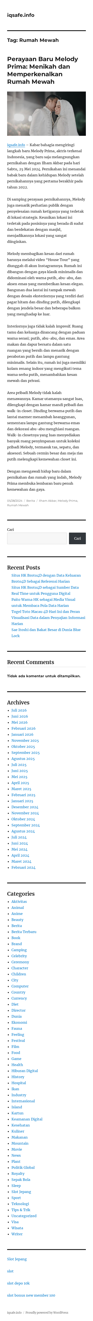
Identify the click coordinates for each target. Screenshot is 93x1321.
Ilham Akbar (47, 500)
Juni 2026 (19, 716)
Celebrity (19, 956)
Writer (16, 1234)
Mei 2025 (19, 777)
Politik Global (23, 1167)
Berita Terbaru (23, 932)
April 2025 (20, 783)
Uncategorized (24, 1216)
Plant (16, 1161)
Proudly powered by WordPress (47, 1313)
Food (15, 1052)
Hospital (18, 1083)
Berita (30, 500)
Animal (17, 907)
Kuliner (17, 1131)
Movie (16, 1149)
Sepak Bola (20, 1179)
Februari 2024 (23, 867)
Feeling (17, 1034)
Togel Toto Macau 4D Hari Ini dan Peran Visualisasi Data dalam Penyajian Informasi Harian (48, 617)
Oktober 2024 (23, 819)
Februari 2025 (23, 795)
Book (15, 938)
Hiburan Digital (24, 1071)
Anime (17, 913)
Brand (16, 944)
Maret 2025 (21, 789)
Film (15, 1046)
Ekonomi (19, 1022)
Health (17, 1065)
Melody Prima (67, 500)
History (17, 1077)
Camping (19, 950)
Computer (20, 986)
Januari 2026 (22, 734)
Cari (10, 529)
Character (19, 968)
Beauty (17, 920)
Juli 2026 (19, 710)
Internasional (23, 1101)
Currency (19, 998)
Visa (15, 1222)
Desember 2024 (24, 807)
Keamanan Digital (26, 1119)
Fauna (16, 1028)
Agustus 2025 (23, 758)
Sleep (16, 1185)
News (16, 1155)
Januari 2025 (22, 801)
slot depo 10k (18, 1283)
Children (18, 974)
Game (16, 1059)
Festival (18, 1040)
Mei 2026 (19, 722)
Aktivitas (19, 901)
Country (18, 992)
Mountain (20, 1143)
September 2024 (25, 825)
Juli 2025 (19, 765)
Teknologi (20, 1204)
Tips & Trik (20, 1210)
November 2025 (25, 740)
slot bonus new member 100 (31, 1295)
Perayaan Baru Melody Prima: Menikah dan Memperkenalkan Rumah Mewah (42, 70)
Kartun (17, 1113)
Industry (18, 1095)
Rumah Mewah (18, 505)
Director (18, 1010)
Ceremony (20, 962)
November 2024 (25, 813)
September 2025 (25, 752)
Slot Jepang (21, 1192)
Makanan (19, 1137)
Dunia (16, 1016)
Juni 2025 (19, 771)
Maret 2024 (21, 861)
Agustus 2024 (23, 831)
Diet (15, 1004)
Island (16, 1107)
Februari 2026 (23, 728)
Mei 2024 (19, 849)
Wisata (17, 1228)
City (14, 980)
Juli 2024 (19, 837)
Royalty (17, 1173)
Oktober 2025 (23, 746)
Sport (16, 1198)
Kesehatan (20, 1125)
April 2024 (20, 855)
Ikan (15, 1089)
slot (10, 1271)
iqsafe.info (20, 15)
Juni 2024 (19, 843)
